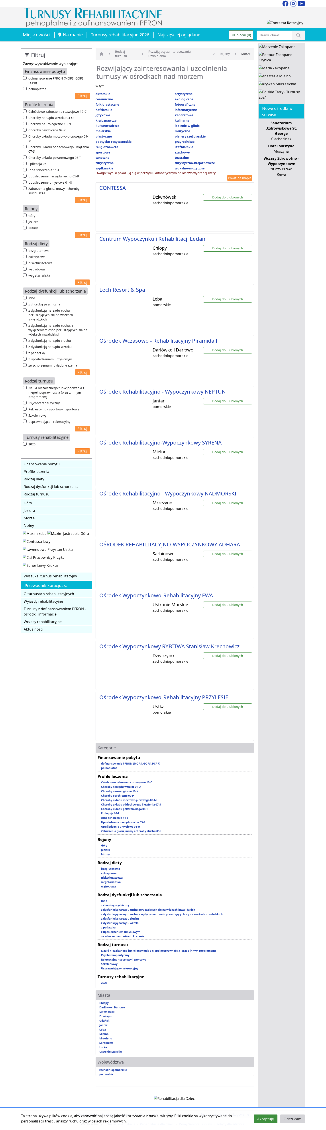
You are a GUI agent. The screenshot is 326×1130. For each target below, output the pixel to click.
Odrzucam (292, 1118)
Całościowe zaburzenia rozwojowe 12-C (57, 111)
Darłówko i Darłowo (112, 1007)
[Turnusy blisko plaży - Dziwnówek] (36, 542)
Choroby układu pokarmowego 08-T (54, 157)
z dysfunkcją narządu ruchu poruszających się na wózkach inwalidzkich (50, 314)
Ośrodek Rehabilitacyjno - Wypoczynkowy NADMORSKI (167, 493)
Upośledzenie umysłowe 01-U (50, 182)
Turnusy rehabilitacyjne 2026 (120, 35)
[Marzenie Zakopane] (277, 47)
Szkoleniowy (37, 415)
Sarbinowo (106, 1043)
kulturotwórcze (107, 126)
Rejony (225, 54)
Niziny (33, 228)
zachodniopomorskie (113, 1070)
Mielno (103, 1034)
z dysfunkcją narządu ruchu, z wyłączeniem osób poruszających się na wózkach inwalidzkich (57, 329)
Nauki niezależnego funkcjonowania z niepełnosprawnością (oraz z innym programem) (56, 392)
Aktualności (33, 629)
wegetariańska (39, 275)
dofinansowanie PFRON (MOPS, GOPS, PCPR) (56, 80)
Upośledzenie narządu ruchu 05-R (53, 176)
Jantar (103, 1025)
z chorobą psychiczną (44, 304)
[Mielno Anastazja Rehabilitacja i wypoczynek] (275, 76)
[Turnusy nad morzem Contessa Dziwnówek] (285, 23)
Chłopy (104, 1003)
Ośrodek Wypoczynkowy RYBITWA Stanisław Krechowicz (169, 646)
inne (31, 298)
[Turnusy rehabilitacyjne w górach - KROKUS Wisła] (41, 566)
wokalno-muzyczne (189, 168)
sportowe (103, 152)
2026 (31, 444)
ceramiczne (104, 99)
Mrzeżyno (105, 1038)
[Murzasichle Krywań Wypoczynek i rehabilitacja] (277, 84)
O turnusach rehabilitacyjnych (49, 593)
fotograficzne (185, 104)
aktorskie (103, 94)
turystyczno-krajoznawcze (195, 163)
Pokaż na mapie (239, 178)
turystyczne (105, 163)
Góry (31, 216)
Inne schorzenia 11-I (43, 170)
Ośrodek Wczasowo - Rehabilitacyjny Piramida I (158, 340)
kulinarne (182, 120)
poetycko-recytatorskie (114, 142)
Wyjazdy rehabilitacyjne (43, 601)
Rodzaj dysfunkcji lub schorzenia (51, 486)
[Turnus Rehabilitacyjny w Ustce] (48, 550)
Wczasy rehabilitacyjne (43, 621)
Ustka (103, 1047)
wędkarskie (104, 168)
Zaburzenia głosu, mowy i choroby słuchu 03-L (53, 190)
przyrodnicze (184, 142)
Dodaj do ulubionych (227, 197)
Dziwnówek (106, 1012)
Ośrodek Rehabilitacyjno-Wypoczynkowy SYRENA (160, 442)
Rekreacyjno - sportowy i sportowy (53, 409)
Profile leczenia (36, 471)
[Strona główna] (101, 54)
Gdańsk (104, 1021)
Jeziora (33, 222)
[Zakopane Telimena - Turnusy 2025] (281, 95)
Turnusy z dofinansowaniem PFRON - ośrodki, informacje (55, 611)
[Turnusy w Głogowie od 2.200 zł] (43, 558)
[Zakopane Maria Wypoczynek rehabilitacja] (274, 68)
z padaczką (36, 353)
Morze (29, 518)
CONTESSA (112, 187)
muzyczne (182, 131)
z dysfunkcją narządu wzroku (50, 347)
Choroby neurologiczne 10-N (49, 124)
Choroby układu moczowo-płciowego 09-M (58, 138)
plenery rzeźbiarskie (190, 136)
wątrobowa (36, 269)
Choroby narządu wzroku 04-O (51, 118)
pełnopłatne (37, 89)
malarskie (103, 131)
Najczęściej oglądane (178, 35)
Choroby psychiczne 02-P (46, 130)
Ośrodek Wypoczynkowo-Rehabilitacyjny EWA (156, 595)
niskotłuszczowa (40, 263)
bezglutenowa (38, 251)
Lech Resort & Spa (122, 289)
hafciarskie (104, 110)
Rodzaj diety (34, 479)
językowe (103, 115)
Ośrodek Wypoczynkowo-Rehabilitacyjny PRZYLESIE (163, 697)
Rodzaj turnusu (36, 494)
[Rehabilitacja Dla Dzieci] (175, 1099)
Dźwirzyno (106, 1016)
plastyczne (104, 136)
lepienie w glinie (187, 126)
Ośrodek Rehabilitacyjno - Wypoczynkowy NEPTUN (162, 391)
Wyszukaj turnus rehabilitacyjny (50, 576)
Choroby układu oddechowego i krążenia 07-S (58, 149)
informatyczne (186, 110)
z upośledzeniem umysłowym (50, 359)
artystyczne (183, 94)
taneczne (102, 157)
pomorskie (106, 1074)
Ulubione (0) (241, 35)
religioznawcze (107, 147)
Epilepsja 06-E (38, 164)
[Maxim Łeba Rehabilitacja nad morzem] (35, 534)
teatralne (182, 157)
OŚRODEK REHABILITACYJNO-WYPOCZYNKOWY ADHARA (169, 544)
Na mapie (73, 35)
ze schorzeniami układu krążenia (52, 365)
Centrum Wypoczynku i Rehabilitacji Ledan (152, 238)
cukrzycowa (36, 257)
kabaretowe (184, 115)
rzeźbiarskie (184, 147)
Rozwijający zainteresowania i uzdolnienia (170, 53)
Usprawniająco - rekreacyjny (49, 421)
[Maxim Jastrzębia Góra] (68, 534)
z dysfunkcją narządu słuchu (49, 340)
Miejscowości (36, 35)
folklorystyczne (107, 104)
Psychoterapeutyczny (44, 403)
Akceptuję (265, 1118)
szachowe (182, 152)
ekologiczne (184, 99)
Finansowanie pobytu (42, 464)
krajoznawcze (106, 120)
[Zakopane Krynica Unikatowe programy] (281, 58)
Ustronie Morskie (110, 1052)
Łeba (102, 1029)
